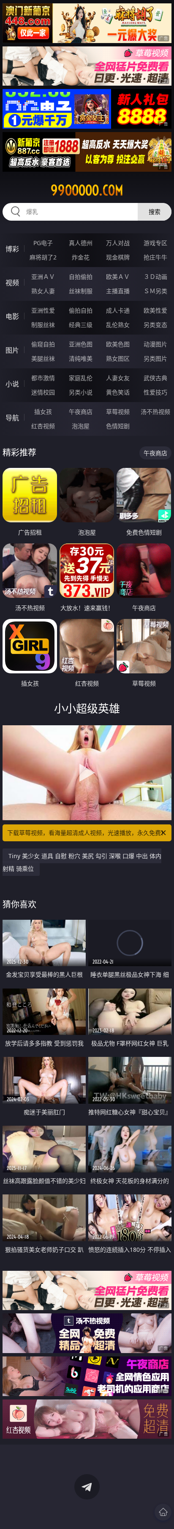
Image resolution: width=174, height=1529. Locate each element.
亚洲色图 (80, 344)
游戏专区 (155, 243)
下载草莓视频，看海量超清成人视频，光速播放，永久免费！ (87, 833)
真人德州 (80, 243)
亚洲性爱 (43, 310)
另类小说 (80, 392)
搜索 (154, 212)
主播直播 (118, 291)
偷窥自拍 (43, 344)
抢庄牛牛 (155, 257)
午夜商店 (80, 412)
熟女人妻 (43, 291)
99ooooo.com (87, 190)
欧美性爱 (155, 310)
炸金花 (81, 257)
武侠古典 (155, 378)
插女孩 (43, 412)
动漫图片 (155, 344)
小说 (12, 384)
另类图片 (155, 358)
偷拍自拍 (80, 310)
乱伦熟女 (118, 325)
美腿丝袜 (43, 358)
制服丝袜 (43, 325)
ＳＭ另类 (155, 291)
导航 (12, 417)
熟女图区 (118, 358)
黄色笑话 (118, 392)
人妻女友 (118, 378)
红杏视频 (43, 426)
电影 (12, 316)
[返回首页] (163, 1512)
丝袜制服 (80, 291)
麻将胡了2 (43, 257)
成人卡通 (118, 310)
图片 (12, 350)
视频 (12, 282)
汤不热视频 (155, 412)
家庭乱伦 (80, 378)
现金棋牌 (118, 257)
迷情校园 (43, 392)
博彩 (12, 249)
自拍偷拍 (80, 277)
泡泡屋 (81, 426)
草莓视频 (118, 412)
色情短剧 (118, 426)
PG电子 (43, 243)
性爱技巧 (155, 392)
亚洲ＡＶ (43, 277)
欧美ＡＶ (118, 277)
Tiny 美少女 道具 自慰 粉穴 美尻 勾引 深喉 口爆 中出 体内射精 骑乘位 (82, 862)
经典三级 (80, 325)
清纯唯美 (80, 358)
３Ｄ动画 (155, 277)
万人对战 (118, 243)
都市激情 (43, 378)
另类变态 (155, 325)
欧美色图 (118, 344)
